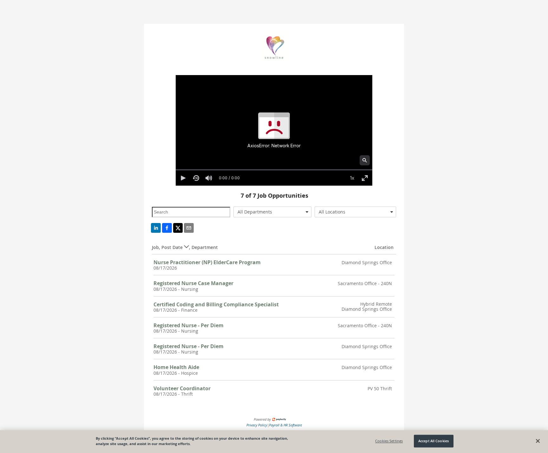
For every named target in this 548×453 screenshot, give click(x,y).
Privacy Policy (256, 425)
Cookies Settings (389, 441)
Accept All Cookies (433, 441)
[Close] (538, 441)
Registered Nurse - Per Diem (188, 325)
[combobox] (272, 212)
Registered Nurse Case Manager (193, 283)
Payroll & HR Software (285, 425)
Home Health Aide (176, 367)
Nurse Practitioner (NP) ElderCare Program (207, 262)
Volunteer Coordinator (182, 388)
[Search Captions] (365, 160)
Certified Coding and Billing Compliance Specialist (216, 304)
